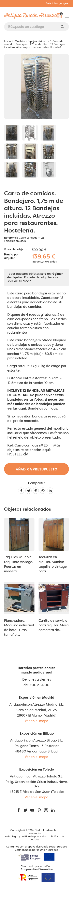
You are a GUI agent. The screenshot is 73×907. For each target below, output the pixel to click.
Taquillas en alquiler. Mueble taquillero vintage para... (53, 564)
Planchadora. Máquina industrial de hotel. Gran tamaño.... (19, 627)
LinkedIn (53, 810)
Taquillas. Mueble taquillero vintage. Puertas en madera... (18, 564)
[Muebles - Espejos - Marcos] (48, 133)
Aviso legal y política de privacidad (26, 836)
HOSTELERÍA (17, 454)
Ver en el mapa (36, 721)
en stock (21, 240)
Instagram (46, 810)
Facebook (18, 810)
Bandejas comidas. (43, 408)
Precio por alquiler (11, 256)
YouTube (32, 810)
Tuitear (28, 491)
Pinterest (36, 491)
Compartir (21, 491)
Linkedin (50, 491)
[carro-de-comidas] (11, 133)
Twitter (25, 810)
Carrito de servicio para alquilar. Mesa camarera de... (54, 625)
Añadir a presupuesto (36, 469)
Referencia (11, 237)
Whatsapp (43, 491)
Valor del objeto (15, 249)
